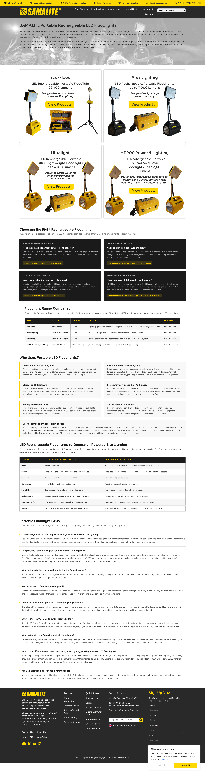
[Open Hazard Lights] (140, 9)
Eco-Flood (38, 430)
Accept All (186, 765)
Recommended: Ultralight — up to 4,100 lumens (43, 295)
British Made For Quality (125, 725)
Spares (89, 703)
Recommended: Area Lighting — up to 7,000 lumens (130, 263)
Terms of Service (72, 722)
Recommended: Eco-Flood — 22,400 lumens (42, 263)
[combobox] (124, 720)
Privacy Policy (165, 759)
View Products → (171, 326)
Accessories (92, 698)
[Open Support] (154, 14)
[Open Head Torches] (105, 9)
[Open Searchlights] (122, 9)
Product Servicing (94, 707)
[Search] (141, 720)
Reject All (162, 765)
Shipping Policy (71, 705)
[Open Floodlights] (88, 9)
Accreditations (93, 719)
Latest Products (93, 728)
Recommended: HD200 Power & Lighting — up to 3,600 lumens (134, 295)
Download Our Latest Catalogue (124, 710)
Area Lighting (52, 430)
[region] (174, 757)
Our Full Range (93, 724)
